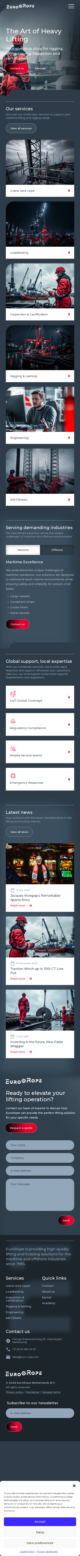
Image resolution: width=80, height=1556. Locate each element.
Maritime (23, 549)
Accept (40, 1521)
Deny (40, 1532)
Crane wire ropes (18, 1286)
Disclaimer (33, 1392)
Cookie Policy (27, 1551)
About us (48, 1291)
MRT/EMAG (14, 1318)
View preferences (40, 1543)
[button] (74, 1486)
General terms (51, 1392)
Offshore (57, 549)
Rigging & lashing (18, 1306)
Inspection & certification (15, 1299)
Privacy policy (14, 1392)
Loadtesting (14, 1291)
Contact (48, 1286)
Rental (46, 1297)
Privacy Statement (47, 1551)
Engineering (14, 1312)
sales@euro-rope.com (25, 1357)
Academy (48, 1303)
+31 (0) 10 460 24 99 (24, 1349)
